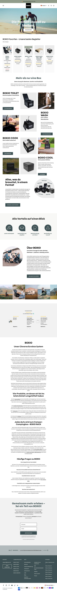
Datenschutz (27, 570)
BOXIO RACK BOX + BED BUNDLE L (39, 58)
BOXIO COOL (16, 568)
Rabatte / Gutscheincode (27, 578)
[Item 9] (46, 146)
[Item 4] (11, 123)
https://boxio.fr (48, 565)
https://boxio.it (48, 576)
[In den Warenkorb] (10, 53)
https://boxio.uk (48, 570)
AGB (25, 572)
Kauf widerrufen (7, 566)
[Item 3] (46, 101)
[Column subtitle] (28, 123)
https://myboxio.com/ (49, 563)
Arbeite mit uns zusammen (37, 563)
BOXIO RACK (16, 570)
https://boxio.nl (48, 574)
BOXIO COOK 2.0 (28, 57)
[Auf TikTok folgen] (15, 585)
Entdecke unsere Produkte (12, 204)
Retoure (26, 564)
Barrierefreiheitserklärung (38, 568)
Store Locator (37, 573)
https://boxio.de (48, 578)
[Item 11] (28, 166)
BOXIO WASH (17, 56)
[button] (27, 328)
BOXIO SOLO (49, 56)
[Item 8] (28, 146)
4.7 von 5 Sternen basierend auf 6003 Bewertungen (30, 550)
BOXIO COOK (16, 566)
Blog (25, 575)
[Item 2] (28, 101)
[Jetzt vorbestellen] (42, 53)
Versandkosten (27, 562)
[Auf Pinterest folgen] (9, 585)
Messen (36, 571)
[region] (28, 59)
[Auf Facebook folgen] (3, 585)
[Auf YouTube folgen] (12, 585)
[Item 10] (11, 166)
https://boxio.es (48, 568)
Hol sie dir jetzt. (28, 29)
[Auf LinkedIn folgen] (17, 585)
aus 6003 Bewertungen (28, 313)
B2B (35, 565)
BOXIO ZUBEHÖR (16, 572)
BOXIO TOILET (16, 562)
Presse (35, 575)
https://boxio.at (48, 572)
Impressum (26, 568)
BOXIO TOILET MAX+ (7, 58)
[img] (28, 312)
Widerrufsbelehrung (28, 566)
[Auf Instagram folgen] (6, 585)
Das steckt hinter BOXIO (34, 276)
